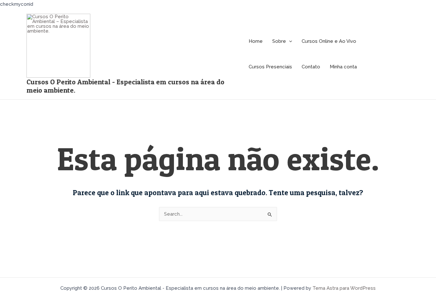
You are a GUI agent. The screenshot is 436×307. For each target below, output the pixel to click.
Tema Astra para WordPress (344, 288)
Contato (311, 67)
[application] (289, 41)
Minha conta (343, 67)
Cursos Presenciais (270, 67)
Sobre (279, 41)
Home (256, 41)
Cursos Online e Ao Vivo (329, 41)
